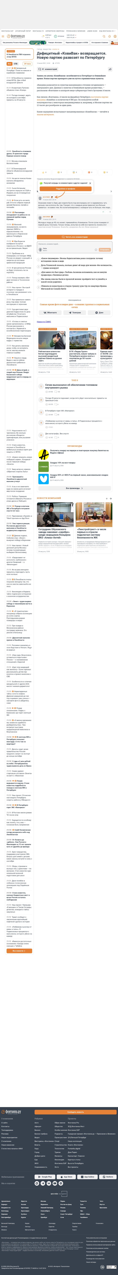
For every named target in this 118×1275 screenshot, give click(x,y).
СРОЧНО (11, 51)
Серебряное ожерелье (55, 31)
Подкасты (59, 1134)
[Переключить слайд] (111, 340)
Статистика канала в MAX (12, 1149)
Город (37, 1152)
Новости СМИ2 (44, 322)
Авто (37, 1123)
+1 (103, 212)
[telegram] (43, 1183)
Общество (59, 1126)
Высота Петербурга (75, 1163)
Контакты (5, 1126)
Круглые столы (74, 1160)
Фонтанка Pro (73, 1123)
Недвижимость (41, 1167)
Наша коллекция (75, 1141)
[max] (37, 1183)
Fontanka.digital (74, 1149)
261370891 (46, 197)
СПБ (15, 64)
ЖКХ (36, 1163)
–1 (110, 231)
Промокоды (74, 446)
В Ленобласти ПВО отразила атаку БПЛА (18, 55)
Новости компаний (49, 498)
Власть (37, 1145)
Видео (37, 1138)
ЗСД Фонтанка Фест (107, 31)
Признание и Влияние (75, 31)
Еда (36, 1160)
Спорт (57, 1141)
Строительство (61, 1145)
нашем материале (45, 114)
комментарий (49, 69)
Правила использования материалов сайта (100, 1245)
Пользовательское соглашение (96, 1238)
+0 (103, 231)
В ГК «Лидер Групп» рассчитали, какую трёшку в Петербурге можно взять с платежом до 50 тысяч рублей (82, 356)
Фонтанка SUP (7, 31)
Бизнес (37, 1130)
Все (9, 64)
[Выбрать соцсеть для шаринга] (110, 69)
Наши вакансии (7, 1145)
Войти (45, 250)
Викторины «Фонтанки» (44, 1141)
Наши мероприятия (9, 1138)
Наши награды (91, 1262)
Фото (57, 1167)
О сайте (4, 1123)
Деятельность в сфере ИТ (94, 1255)
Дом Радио (72, 1152)
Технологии (59, 1149)
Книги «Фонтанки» (75, 1145)
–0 (110, 212)
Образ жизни (60, 1123)
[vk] (49, 1183)
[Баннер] (37, 43)
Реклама (4, 1134)
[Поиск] (104, 36)
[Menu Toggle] (3, 36)
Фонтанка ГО (38, 31)
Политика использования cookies (97, 1248)
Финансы (58, 1156)
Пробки (59, 36)
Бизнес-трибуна (41, 1134)
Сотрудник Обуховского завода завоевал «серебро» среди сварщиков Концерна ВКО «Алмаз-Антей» (54, 533)
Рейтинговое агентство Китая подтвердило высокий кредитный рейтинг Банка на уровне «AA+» (50, 356)
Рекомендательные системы (95, 1252)
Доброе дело (40, 1156)
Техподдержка (7, 1130)
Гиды (37, 1149)
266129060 (46, 217)
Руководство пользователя (95, 1259)
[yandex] (61, 1183)
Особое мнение (61, 1130)
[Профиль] (115, 36)
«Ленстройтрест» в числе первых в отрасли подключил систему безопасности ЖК (91, 533)
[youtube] (55, 1183)
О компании (6, 1141)
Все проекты (73, 1167)
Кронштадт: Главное (76, 1156)
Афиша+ (38, 1126)
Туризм (57, 1152)
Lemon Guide (92, 31)
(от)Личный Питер (23, 31)
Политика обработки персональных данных (100, 1241)
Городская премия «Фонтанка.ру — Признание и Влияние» (92, 1134)
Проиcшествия (61, 1138)
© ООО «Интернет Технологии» (59, 1266)
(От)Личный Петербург (77, 1138)
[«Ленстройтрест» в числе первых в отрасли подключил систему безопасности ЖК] (94, 514)
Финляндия (59, 1160)
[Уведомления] (109, 36)
